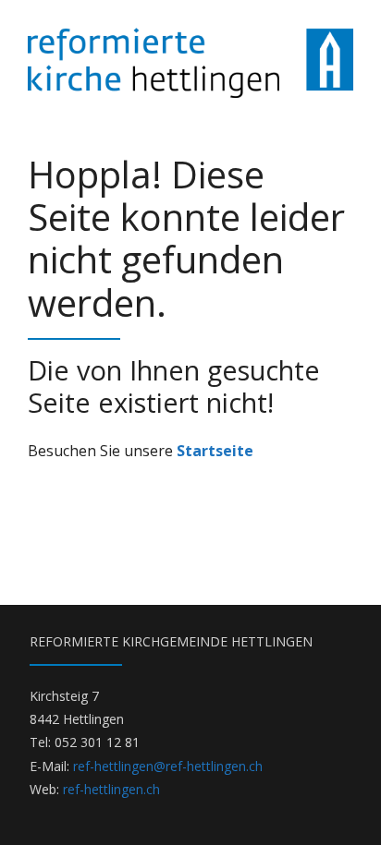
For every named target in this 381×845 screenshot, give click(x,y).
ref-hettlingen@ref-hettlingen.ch (168, 766)
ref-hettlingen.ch (111, 789)
